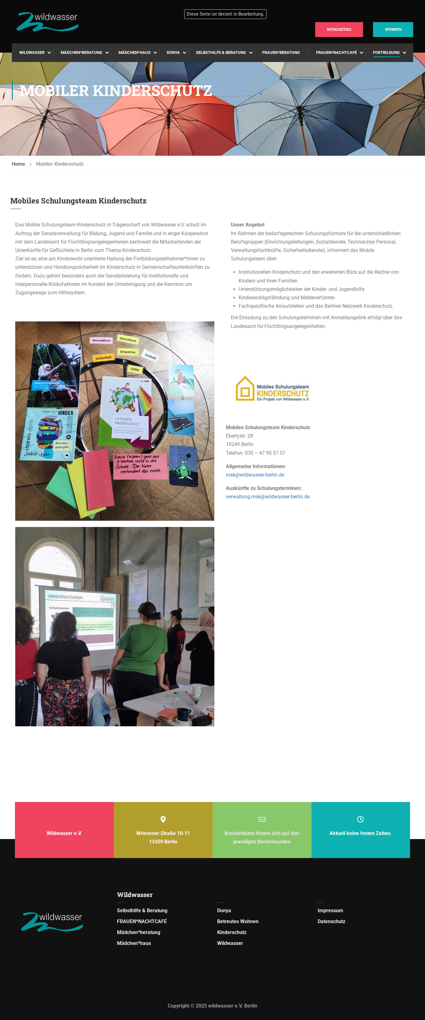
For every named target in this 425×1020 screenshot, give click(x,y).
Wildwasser (31, 52)
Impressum (330, 910)
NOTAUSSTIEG (339, 29)
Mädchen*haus (135, 52)
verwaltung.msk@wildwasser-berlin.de (268, 497)
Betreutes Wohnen (238, 921)
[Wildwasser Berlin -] (71, 22)
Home (18, 164)
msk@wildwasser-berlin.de (255, 475)
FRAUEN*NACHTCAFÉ (336, 52)
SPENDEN (393, 29)
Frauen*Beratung (281, 52)
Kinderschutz (231, 932)
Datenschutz (331, 921)
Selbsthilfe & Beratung (221, 52)
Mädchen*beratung (81, 52)
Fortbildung (386, 52)
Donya (173, 52)
